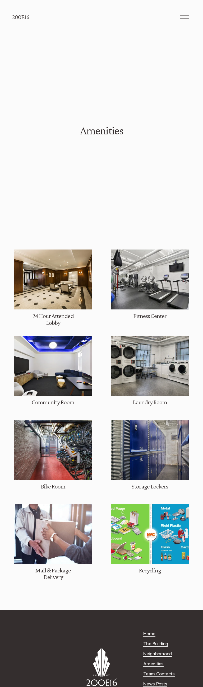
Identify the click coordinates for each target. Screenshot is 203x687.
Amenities (153, 663)
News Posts (155, 683)
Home (149, 633)
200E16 (20, 16)
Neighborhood (157, 653)
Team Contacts (159, 673)
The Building (155, 643)
